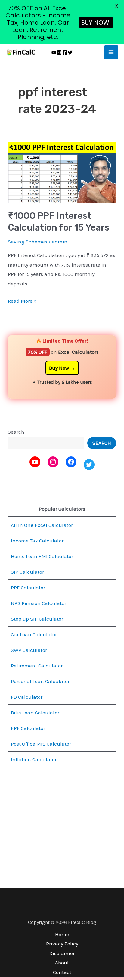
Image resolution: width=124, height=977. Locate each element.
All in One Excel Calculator (42, 525)
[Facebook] (64, 52)
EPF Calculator (28, 728)
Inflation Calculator (34, 759)
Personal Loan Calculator (40, 681)
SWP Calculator (29, 650)
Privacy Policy (62, 944)
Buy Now (59, 368)
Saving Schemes (27, 242)
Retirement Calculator (37, 666)
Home (62, 934)
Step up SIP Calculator (37, 619)
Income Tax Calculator (37, 541)
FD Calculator (26, 697)
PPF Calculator (28, 588)
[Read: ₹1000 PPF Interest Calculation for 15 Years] (62, 172)
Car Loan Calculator (34, 634)
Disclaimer (62, 953)
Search (16, 432)
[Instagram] (59, 52)
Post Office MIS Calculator (41, 744)
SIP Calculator (27, 572)
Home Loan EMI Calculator (42, 556)
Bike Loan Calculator (35, 713)
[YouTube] (53, 52)
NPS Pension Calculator (38, 603)
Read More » (22, 300)
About (62, 963)
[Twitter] (70, 52)
